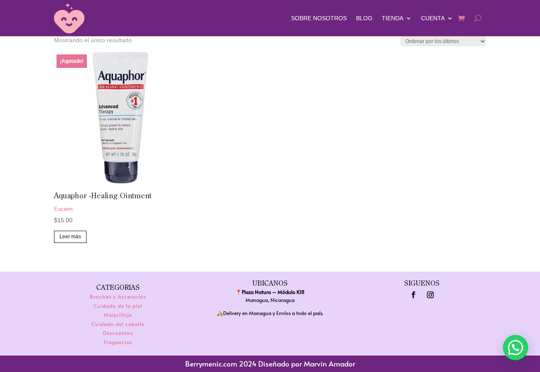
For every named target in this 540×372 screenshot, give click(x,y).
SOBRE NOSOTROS (319, 18)
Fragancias (118, 342)
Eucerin (63, 209)
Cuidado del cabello (118, 324)
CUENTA (433, 18)
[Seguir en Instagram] (430, 295)
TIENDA (392, 18)
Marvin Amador (329, 364)
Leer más (70, 237)
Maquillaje (118, 314)
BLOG (364, 18)
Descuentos (118, 332)
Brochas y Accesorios (118, 296)
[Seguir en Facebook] (413, 295)
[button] (515, 347)
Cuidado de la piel (118, 305)
